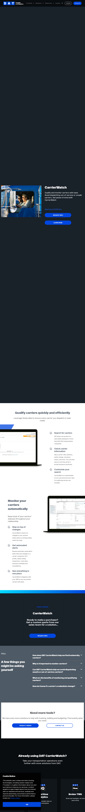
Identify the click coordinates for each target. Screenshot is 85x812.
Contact (57, 3)
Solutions (38, 3)
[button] (57, 656)
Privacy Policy (15, 798)
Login (68, 3)
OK (27, 804)
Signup (77, 3)
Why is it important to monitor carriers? (50, 664)
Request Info (58, 215)
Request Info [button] (42, 636)
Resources (48, 3)
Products (29, 3)
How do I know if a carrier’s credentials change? (54, 686)
